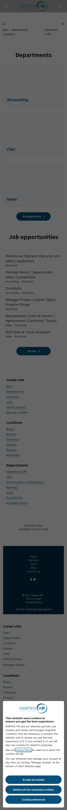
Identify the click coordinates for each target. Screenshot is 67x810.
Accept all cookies (33, 779)
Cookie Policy (23, 750)
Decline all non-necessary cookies (33, 789)
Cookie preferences (33, 799)
